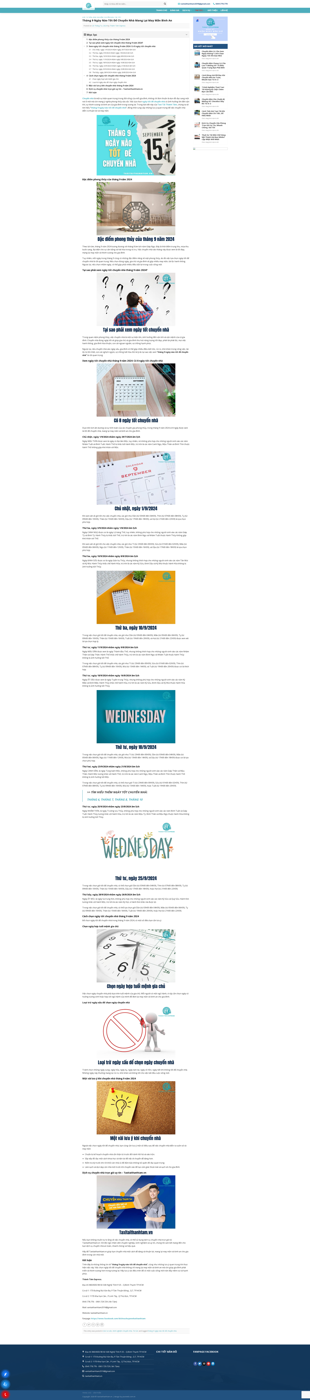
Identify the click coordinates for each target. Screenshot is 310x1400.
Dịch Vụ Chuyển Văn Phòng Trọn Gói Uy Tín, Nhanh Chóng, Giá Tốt (214, 125)
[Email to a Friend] (93, 1325)
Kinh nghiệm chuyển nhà (103, 17)
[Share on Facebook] (85, 1325)
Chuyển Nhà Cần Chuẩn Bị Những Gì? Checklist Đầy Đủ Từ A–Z (213, 101)
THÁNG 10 (135, 799)
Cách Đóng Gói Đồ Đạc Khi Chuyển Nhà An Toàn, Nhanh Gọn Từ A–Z (213, 77)
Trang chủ (161, 10)
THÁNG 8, (121, 799)
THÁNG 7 (107, 799)
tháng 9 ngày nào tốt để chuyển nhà (108, 107)
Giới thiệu (212, 10)
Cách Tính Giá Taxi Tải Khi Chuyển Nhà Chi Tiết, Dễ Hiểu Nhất (213, 113)
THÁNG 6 (93, 799)
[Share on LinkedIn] (102, 1325)
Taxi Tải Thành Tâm (167, 104)
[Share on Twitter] (89, 1325)
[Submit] (165, 4)
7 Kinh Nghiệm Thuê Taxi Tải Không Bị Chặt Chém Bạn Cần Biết (213, 89)
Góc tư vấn (87, 17)
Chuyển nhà (88, 98)
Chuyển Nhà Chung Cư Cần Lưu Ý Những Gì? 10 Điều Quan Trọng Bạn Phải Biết (214, 65)
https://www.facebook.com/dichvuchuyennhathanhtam (118, 1318)
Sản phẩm (97, 1393)
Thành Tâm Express (117, 26)
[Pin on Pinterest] (98, 1325)
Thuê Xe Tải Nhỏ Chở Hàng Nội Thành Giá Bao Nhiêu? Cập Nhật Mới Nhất (214, 137)
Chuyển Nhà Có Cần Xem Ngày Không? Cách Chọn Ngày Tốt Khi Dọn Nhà (213, 53)
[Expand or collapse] (186, 35)
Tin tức (199, 10)
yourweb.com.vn (128, 1396)
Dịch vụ (186, 10)
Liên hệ (224, 10)
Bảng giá (174, 10)
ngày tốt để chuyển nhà (153, 101)
